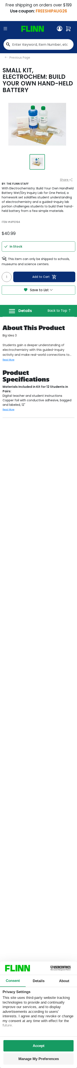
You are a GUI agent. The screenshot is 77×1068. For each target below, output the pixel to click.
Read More (8, 359)
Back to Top (57, 310)
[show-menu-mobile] (5, 29)
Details (25, 310)
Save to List (39, 290)
